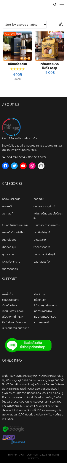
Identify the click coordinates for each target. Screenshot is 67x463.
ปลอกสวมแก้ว (42, 262)
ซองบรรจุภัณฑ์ (42, 247)
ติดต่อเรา (39, 294)
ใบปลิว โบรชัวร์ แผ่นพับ (15, 225)
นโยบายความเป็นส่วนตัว (15, 328)
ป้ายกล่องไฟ (9, 240)
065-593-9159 (37, 157)
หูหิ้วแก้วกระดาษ (11, 262)
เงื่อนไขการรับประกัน (13, 311)
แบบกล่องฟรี (41, 322)
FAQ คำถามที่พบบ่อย (14, 322)
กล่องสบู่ (39, 199)
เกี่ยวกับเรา (40, 300)
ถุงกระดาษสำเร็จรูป (44, 254)
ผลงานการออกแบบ (45, 317)
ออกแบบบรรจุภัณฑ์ (44, 206)
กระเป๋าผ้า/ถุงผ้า (42, 232)
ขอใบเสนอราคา (10, 300)
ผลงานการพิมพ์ (43, 311)
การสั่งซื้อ (7, 294)
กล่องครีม (7, 206)
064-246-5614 (16, 157)
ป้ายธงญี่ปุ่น (9, 247)
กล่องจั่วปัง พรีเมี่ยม (13, 232)
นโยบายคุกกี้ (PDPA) (13, 317)
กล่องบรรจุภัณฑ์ (11, 199)
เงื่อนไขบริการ (9, 305)
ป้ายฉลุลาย (40, 240)
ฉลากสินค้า (8, 213)
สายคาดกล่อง (10, 269)
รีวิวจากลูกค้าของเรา (45, 305)
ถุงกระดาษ (8, 254)
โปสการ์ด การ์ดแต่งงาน (47, 225)
